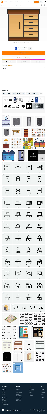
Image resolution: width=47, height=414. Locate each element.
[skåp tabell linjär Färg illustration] (39, 143)
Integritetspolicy (41, 410)
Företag (3, 394)
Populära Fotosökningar (18, 397)
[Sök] (41, 5)
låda (14, 93)
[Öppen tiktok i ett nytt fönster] (20, 410)
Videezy (3, 392)
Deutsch (42, 394)
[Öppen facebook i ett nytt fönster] (13, 410)
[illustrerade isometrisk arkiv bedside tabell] (29, 356)
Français (42, 396)
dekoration (34, 93)
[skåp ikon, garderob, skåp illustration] (40, 345)
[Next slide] (42, 93)
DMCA (17, 390)
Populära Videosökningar (19, 400)
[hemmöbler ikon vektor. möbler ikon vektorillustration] (40, 356)
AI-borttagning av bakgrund (5, 402)
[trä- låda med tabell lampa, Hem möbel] (6, 143)
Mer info (4, 68)
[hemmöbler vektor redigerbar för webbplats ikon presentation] (7, 367)
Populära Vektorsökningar (19, 395)
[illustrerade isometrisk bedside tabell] (6, 308)
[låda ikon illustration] (6, 121)
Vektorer (5, 1)
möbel (18, 93)
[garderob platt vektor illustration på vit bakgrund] (24, 332)
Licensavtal (18, 389)
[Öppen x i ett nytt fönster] (22, 410)
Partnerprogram (19, 392)
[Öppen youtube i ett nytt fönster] (24, 410)
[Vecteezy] (2, 2)
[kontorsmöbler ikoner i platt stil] (16, 143)
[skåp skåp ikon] (16, 121)
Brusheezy (4, 389)
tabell (23, 93)
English (41, 389)
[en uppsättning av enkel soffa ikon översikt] (26, 319)
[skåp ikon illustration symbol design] (21, 155)
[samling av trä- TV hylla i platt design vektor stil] (18, 345)
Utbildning (4, 396)
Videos (16, 1)
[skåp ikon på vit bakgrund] (29, 345)
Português (42, 392)
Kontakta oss (31, 390)
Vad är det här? (10, 65)
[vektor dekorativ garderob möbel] (7, 345)
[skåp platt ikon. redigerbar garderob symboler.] (38, 332)
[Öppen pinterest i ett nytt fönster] (18, 410)
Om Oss (30, 392)
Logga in (41, 1)
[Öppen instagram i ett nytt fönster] (15, 410)
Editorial (22, 1)
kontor (28, 93)
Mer (27, 1)
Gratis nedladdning (23, 53)
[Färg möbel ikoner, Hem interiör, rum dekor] (38, 132)
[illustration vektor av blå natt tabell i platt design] (18, 367)
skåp (4, 93)
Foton (11, 1)
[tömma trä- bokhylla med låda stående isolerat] (25, 132)
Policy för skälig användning (38, 411)
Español (41, 390)
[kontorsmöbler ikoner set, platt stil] (28, 143)
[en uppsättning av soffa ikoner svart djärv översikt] (39, 319)
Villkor (37, 410)
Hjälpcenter (31, 389)
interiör (8, 93)
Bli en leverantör (31, 395)
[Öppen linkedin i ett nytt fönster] (17, 410)
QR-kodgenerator (5, 404)
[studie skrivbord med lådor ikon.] (16, 132)
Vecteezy (3, 390)
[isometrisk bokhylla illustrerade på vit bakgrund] (10, 319)
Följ (30, 49)
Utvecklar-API (4, 397)
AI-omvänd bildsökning (4, 400)
